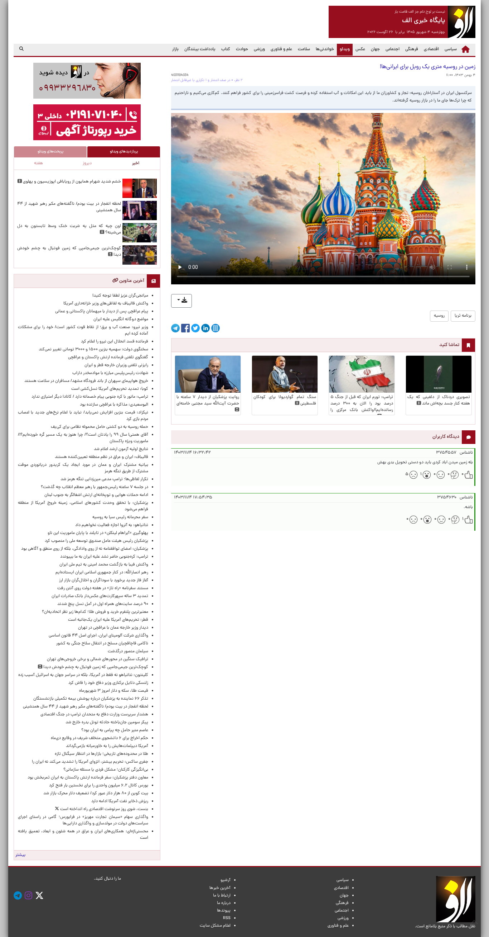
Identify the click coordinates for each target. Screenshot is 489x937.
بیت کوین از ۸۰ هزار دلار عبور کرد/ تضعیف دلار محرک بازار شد (95, 793)
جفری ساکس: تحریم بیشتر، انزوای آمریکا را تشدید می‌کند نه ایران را (90, 762)
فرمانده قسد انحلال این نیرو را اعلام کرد (114, 342)
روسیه (439, 316)
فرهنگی (411, 49)
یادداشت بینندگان (200, 49)
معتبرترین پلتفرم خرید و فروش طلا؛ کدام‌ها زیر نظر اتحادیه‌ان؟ (95, 612)
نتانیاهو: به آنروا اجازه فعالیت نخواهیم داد (111, 525)
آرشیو (226, 880)
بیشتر (20, 855)
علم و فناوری (281, 49)
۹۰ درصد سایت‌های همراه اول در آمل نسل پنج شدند (102, 604)
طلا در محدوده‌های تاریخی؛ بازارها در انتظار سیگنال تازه (101, 754)
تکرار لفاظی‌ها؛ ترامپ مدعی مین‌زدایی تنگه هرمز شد (104, 479)
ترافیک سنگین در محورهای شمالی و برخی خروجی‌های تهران (97, 659)
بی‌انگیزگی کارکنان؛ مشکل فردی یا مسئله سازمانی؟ (105, 770)
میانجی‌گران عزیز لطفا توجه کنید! (120, 296)
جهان (375, 49)
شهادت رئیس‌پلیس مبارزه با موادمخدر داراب (110, 373)
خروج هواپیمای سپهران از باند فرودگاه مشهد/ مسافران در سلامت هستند (86, 381)
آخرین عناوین (131, 281)
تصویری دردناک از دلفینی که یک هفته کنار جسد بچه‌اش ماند (438, 400)
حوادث (242, 49)
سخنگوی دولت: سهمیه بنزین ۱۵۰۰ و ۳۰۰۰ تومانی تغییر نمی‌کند (93, 349)
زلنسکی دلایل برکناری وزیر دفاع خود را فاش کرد (108, 683)
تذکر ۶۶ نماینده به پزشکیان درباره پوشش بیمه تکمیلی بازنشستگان (90, 699)
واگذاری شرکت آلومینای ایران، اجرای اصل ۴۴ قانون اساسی (97, 636)
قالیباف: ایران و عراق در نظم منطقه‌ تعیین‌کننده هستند (101, 457)
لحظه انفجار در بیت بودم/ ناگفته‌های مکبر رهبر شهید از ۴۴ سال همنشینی (85, 707)
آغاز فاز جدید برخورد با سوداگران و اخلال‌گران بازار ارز (103, 580)
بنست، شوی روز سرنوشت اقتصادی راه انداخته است (103, 809)
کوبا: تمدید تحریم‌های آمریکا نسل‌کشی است (109, 389)
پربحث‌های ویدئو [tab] (50, 152)
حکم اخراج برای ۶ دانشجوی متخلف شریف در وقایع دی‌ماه (99, 738)
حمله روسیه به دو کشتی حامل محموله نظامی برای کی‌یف (99, 427)
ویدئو (343, 49)
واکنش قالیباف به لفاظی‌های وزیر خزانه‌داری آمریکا (105, 303)
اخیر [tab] (135, 163)
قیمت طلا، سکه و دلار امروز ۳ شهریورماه (113, 691)
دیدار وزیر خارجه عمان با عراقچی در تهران (113, 628)
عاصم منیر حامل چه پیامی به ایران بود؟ (114, 730)
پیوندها (224, 911)
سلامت (304, 49)
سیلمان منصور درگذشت (128, 651)
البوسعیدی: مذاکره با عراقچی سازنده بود (114, 405)
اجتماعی (393, 49)
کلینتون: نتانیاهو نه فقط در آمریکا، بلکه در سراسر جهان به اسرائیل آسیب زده (83, 675)
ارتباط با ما (222, 896)
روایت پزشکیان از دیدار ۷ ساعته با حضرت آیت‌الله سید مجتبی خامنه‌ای (207, 400)
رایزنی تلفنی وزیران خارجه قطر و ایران (116, 365)
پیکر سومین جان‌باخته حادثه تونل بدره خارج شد (107, 722)
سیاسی (451, 49)
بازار (175, 49)
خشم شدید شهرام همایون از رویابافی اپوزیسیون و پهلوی (71, 182)
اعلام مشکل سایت (215, 926)
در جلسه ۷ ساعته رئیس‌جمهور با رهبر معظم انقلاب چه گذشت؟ (94, 487)
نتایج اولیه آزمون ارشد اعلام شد (121, 449)
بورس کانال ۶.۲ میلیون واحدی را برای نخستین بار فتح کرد (98, 785)
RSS (227, 918)
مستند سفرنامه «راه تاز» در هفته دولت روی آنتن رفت (102, 588)
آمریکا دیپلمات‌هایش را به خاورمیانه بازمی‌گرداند (107, 746)
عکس (360, 49)
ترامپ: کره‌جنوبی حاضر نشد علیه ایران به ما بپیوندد (104, 557)
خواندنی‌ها (325, 49)
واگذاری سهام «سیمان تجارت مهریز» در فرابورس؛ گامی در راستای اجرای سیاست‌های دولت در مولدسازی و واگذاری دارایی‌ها (83, 820)
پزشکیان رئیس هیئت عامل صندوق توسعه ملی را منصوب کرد (96, 541)
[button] (181, 301)
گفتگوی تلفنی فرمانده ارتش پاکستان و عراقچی (108, 357)
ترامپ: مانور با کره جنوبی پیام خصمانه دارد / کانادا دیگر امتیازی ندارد (90, 397)
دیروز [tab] (87, 163)
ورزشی (259, 49)
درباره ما (224, 903)
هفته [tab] (38, 163)
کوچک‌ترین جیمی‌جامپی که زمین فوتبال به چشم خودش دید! (95, 667)
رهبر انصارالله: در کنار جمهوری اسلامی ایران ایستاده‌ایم (101, 572)
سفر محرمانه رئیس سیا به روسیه (120, 517)
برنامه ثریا (463, 316)
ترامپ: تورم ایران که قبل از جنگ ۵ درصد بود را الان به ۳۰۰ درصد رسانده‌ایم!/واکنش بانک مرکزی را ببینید (361, 407)
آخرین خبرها (220, 888)
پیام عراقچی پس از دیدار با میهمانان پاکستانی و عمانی (101, 311)
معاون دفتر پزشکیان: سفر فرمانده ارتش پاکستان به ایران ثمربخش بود (88, 778)
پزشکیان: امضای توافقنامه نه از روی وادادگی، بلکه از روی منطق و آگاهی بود (84, 549)
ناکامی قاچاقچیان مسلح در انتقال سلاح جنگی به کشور (102, 643)
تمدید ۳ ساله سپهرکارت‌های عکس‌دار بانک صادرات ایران (100, 596)
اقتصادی (431, 49)
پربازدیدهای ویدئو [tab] (124, 152)
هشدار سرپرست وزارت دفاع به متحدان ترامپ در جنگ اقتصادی (94, 714)
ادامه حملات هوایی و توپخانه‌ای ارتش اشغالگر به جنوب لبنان (96, 495)
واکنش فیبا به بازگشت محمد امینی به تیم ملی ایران (103, 565)
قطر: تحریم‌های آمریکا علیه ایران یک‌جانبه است (108, 620)
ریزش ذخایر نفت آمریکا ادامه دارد (119, 801)
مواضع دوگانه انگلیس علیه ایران (120, 319)
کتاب (225, 49)
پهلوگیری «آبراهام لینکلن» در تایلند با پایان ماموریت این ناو (98, 533)
